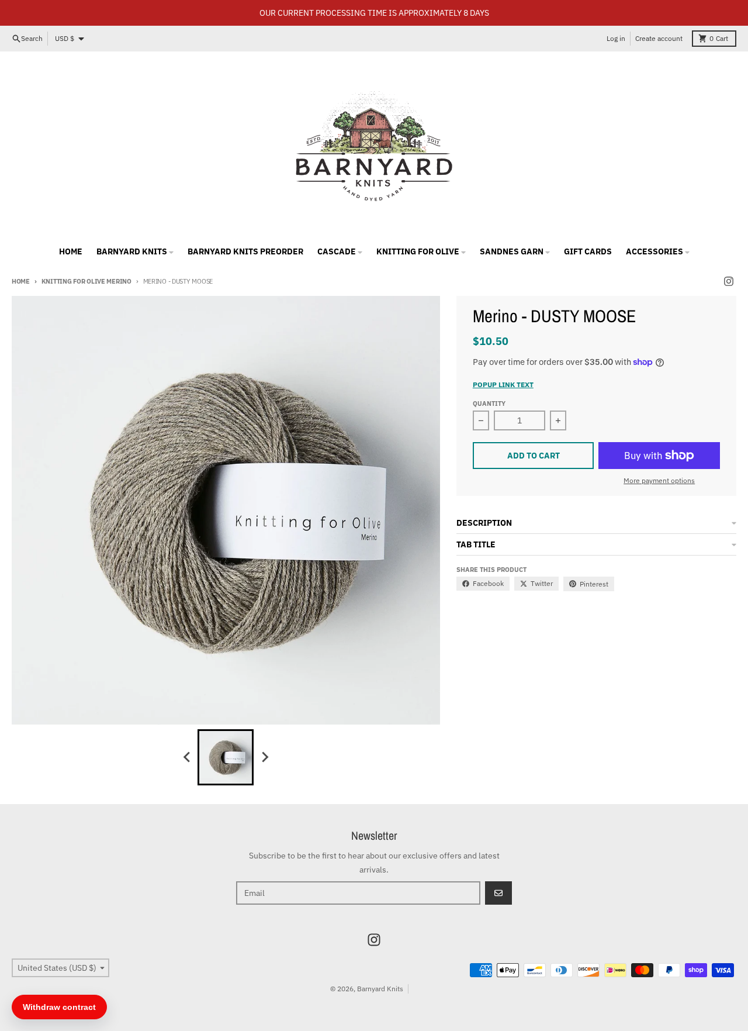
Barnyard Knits (380, 988)
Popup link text (503, 384)
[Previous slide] (187, 757)
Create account (659, 38)
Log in (616, 38)
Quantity (489, 403)
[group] (226, 757)
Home (21, 281)
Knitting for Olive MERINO (86, 281)
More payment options (659, 480)
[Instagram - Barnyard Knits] (728, 281)
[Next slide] (264, 757)
